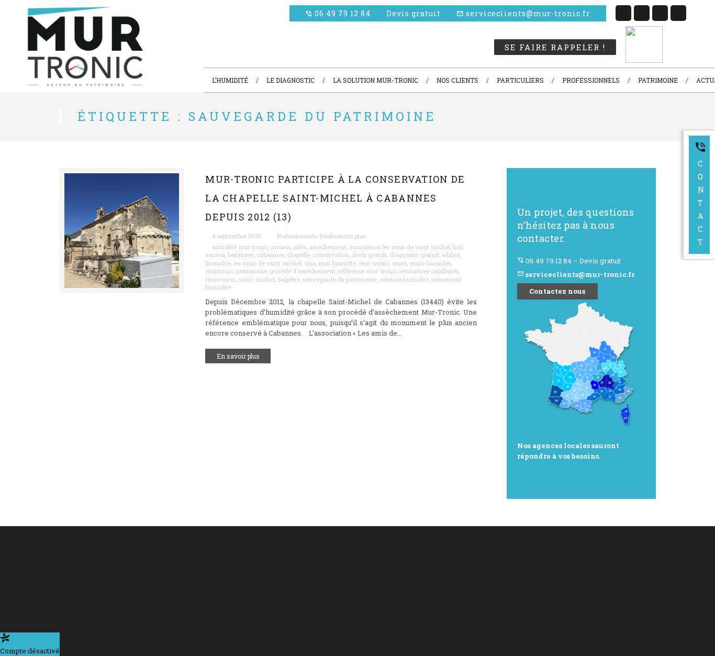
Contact (700, 194)
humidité (218, 263)
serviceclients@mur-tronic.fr (523, 13)
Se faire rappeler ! (555, 47)
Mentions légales (295, 598)
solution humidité (404, 279)
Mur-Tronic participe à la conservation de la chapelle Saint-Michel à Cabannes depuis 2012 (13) (335, 198)
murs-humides (430, 263)
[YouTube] (660, 13)
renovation (220, 279)
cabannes (270, 255)
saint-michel (257, 279)
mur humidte (337, 263)
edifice (451, 255)
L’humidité (286, 559)
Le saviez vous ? (214, 598)
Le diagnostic (210, 572)
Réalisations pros (342, 236)
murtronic (219, 271)
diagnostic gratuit (414, 255)
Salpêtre (288, 279)
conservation (330, 255)
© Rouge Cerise (43, 572)
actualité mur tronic (240, 247)
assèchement (328, 247)
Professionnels (296, 236)
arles (299, 247)
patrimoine (251, 271)
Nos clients (206, 585)
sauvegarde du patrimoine (340, 279)
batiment (241, 255)
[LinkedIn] (642, 13)
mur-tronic (374, 263)
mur (310, 263)
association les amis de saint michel (399, 247)
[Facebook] (623, 13)
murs (399, 263)
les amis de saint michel (267, 263)
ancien (281, 247)
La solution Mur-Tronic (303, 572)
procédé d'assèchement (303, 271)
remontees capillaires (429, 271)
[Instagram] (678, 13)
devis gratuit (369, 255)
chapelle (298, 255)
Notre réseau (289, 585)
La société (205, 559)
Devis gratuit (413, 13)
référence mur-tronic (367, 271)
